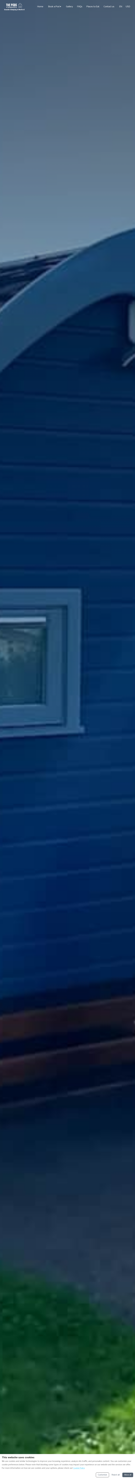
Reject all (116, 1475)
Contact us (109, 6)
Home (40, 6)
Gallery (69, 6)
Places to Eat (92, 6)
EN (120, 6)
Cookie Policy (79, 1468)
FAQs (79, 6)
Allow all (127, 1475)
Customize (102, 1475)
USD (128, 6)
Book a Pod (54, 6)
